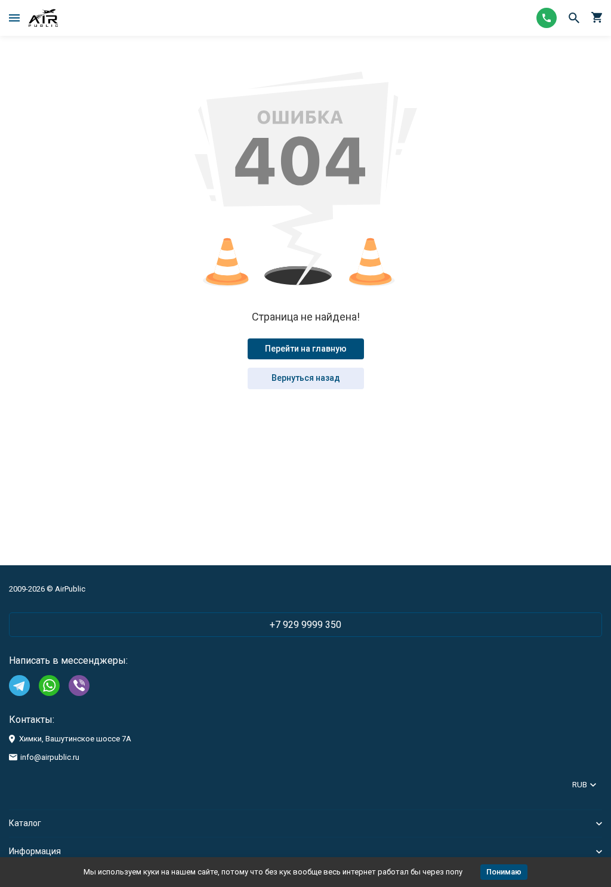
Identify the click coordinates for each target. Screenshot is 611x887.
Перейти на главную (306, 348)
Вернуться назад (305, 378)
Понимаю (503, 871)
